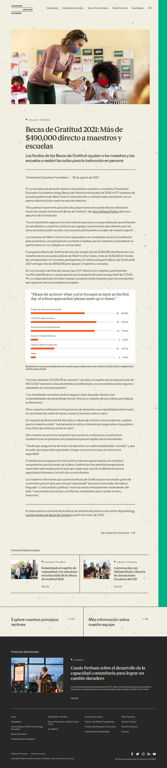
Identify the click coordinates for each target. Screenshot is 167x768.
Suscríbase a (138, 7)
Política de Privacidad (19, 753)
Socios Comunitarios (98, 7)
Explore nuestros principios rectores (34, 621)
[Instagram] (143, 754)
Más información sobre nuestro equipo (109, 621)
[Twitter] (137, 754)
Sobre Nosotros (120, 7)
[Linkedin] (148, 754)
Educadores (52, 7)
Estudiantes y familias (72, 7)
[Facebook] (132, 754)
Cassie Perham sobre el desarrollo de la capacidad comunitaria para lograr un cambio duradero (108, 673)
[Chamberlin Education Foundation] (22, 9)
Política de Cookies (38, 753)
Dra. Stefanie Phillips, (106, 211)
